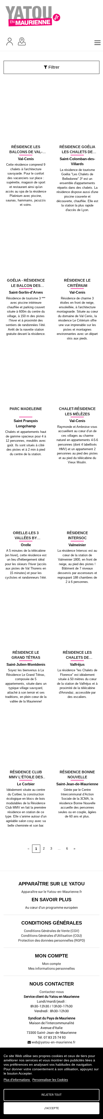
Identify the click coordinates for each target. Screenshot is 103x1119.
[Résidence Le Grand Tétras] (26, 643)
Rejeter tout (51, 1094)
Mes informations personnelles (51, 968)
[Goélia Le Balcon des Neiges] (26, 270)
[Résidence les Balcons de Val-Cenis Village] (26, 137)
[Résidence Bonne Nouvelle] (77, 762)
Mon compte (51, 964)
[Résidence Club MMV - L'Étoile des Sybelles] (26, 762)
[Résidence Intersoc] (77, 523)
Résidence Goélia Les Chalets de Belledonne (77, 152)
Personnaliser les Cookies (50, 1080)
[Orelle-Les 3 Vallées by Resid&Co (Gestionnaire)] (26, 523)
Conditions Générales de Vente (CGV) (51, 931)
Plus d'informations (17, 1080)
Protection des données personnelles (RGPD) (51, 940)
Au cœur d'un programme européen (51, 907)
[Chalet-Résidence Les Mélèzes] (77, 399)
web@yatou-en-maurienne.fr (53, 1042)
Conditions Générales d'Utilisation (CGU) (51, 936)
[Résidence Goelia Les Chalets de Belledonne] (77, 137)
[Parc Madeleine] (26, 399)
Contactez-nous (52, 992)
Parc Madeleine (26, 409)
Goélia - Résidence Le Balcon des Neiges (26, 285)
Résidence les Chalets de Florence (77, 657)
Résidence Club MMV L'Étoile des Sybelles (26, 777)
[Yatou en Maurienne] (51, 15)
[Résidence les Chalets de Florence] (77, 643)
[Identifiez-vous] (10, 41)
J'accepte (51, 1108)
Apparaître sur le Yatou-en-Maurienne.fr (51, 892)
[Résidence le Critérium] (77, 270)
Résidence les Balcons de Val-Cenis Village (25, 152)
